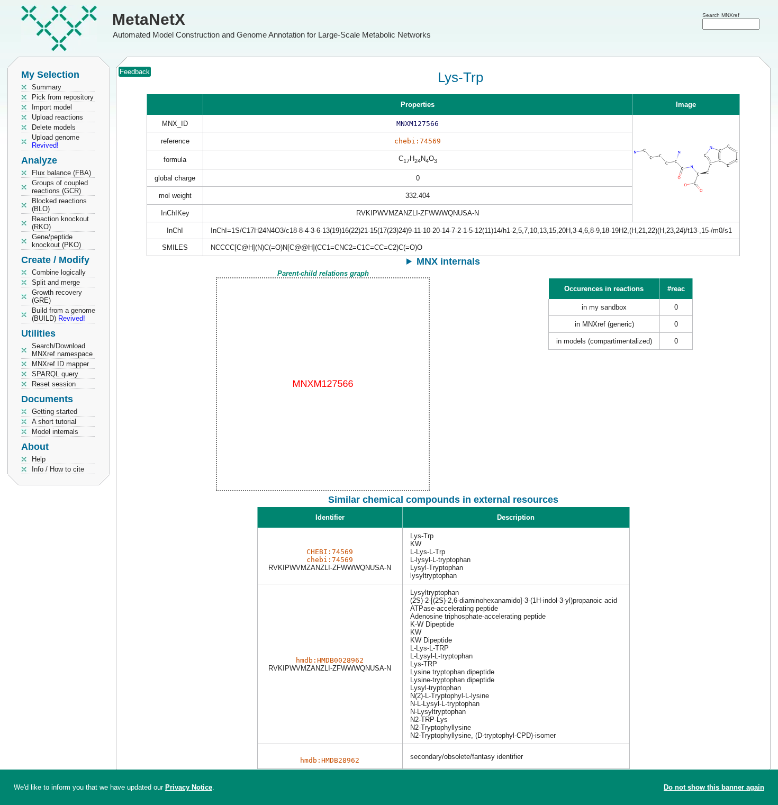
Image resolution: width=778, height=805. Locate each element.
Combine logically (59, 272)
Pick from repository (63, 97)
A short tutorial (54, 422)
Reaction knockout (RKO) (60, 223)
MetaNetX (148, 19)
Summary (46, 87)
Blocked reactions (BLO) (59, 205)
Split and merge (56, 282)
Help (39, 459)
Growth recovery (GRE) (57, 296)
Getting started (54, 411)
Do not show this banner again (714, 787)
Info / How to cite (58, 469)
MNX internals (448, 261)
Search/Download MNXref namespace (62, 350)
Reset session (54, 384)
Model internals (55, 432)
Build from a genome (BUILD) (63, 314)
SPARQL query (55, 374)
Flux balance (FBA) (61, 173)
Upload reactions (57, 117)
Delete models (54, 127)
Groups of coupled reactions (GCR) (60, 187)
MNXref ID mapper (60, 364)
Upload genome (55, 141)
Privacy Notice (188, 787)
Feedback (135, 72)
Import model (52, 107)
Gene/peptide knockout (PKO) (56, 241)
